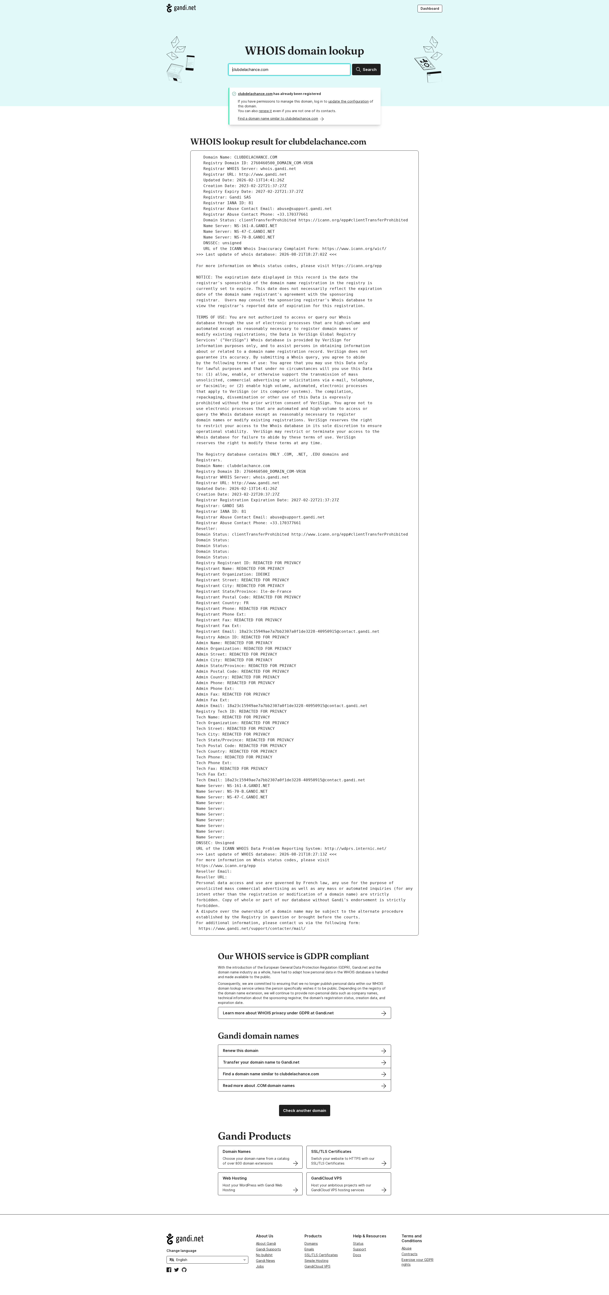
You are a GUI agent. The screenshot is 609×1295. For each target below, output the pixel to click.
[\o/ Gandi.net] (207, 1239)
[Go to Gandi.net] (181, 8)
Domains (311, 1243)
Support (359, 1249)
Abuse (407, 1248)
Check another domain (304, 1110)
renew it (265, 111)
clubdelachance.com (255, 94)
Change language (181, 1251)
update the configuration (348, 101)
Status (358, 1243)
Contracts (409, 1254)
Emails (309, 1249)
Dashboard (430, 8)
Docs (357, 1255)
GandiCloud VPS (317, 1266)
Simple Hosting (316, 1261)
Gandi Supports (268, 1249)
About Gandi (266, 1243)
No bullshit (264, 1255)
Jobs (260, 1266)
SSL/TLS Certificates (321, 1255)
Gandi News (265, 1261)
